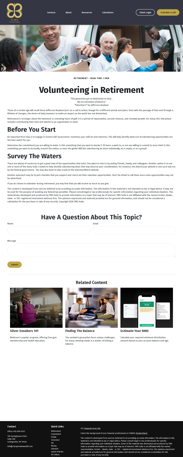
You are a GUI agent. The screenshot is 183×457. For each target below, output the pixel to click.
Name (10, 223)
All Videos (55, 455)
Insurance (55, 440)
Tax (52, 443)
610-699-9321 (19, 431)
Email (95, 223)
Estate (53, 437)
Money (54, 446)
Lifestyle (54, 449)
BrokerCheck (141, 433)
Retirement (56, 431)
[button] (51, 12)
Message (11, 241)
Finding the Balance (80, 331)
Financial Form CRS (92, 428)
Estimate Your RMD (134, 331)
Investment (56, 434)
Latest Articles (57, 452)
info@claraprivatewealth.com (20, 446)
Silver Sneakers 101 (24, 331)
